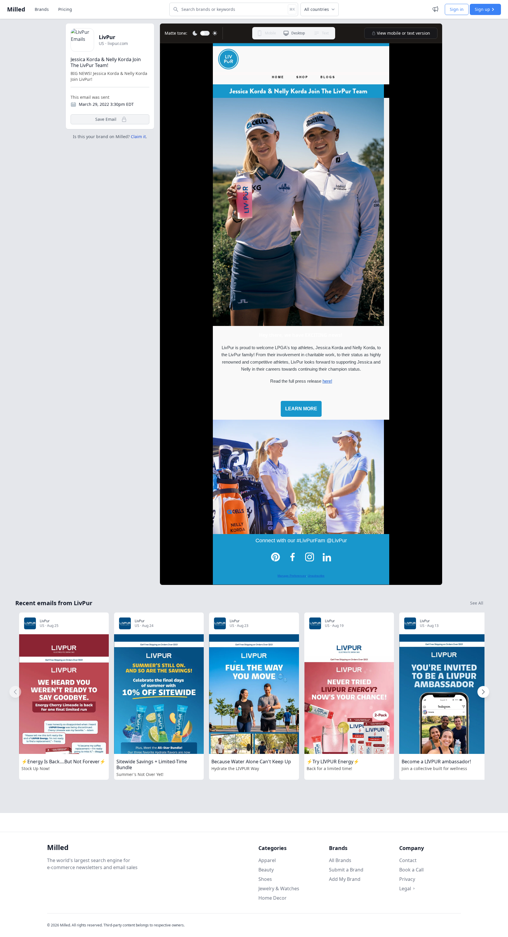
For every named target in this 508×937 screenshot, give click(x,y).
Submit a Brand (346, 869)
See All (476, 603)
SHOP (302, 77)
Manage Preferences (292, 575)
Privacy (407, 879)
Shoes (265, 879)
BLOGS (327, 77)
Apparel (267, 860)
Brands (42, 9)
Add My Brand (344, 879)
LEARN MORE (301, 408)
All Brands (340, 860)
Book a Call (411, 869)
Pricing (65, 9)
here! (327, 381)
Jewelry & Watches (278, 888)
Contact (408, 860)
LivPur (107, 37)
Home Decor (272, 898)
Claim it (138, 136)
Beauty (266, 869)
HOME (278, 77)
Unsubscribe (316, 575)
